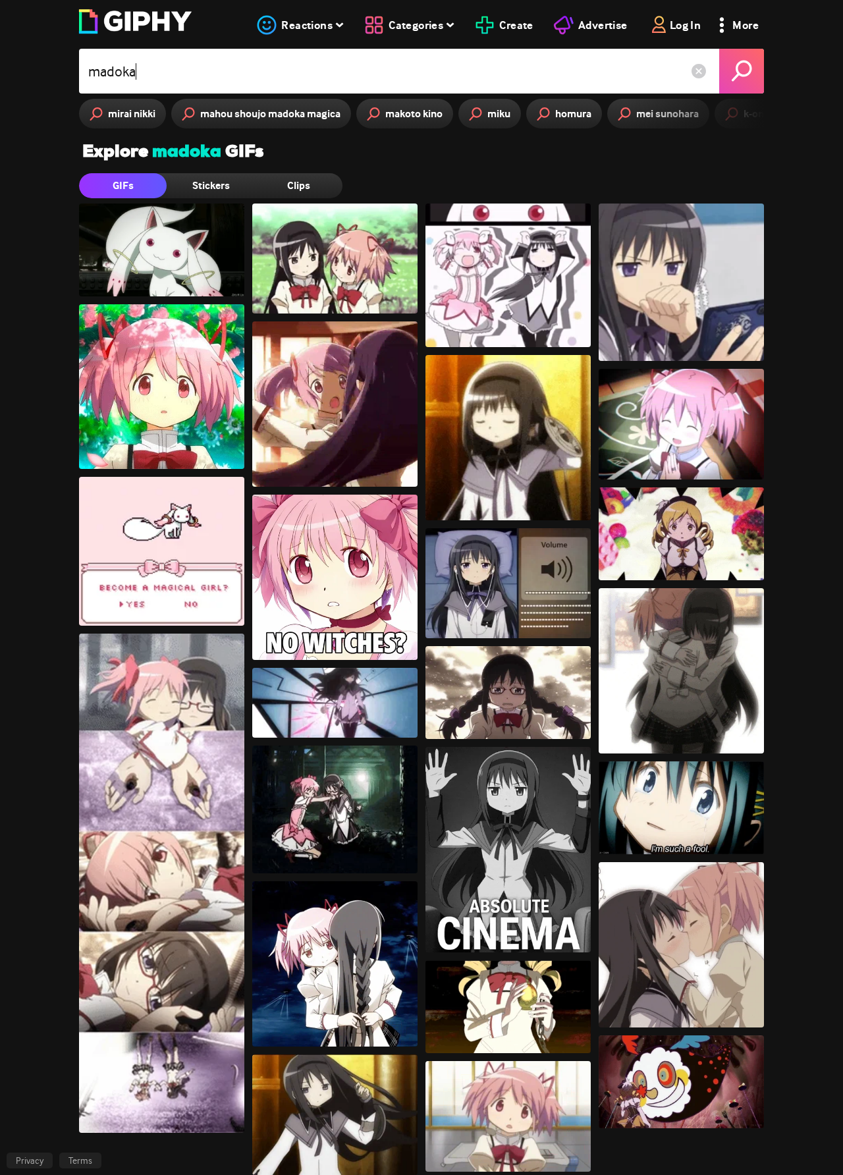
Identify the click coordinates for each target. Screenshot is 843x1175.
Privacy (29, 1160)
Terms (80, 1160)
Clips (298, 185)
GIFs (123, 185)
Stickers (211, 185)
